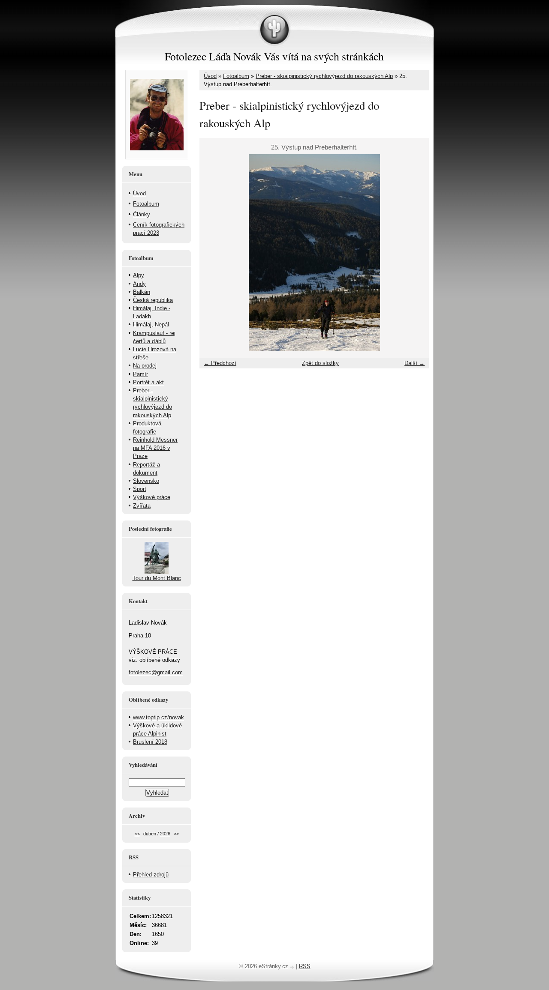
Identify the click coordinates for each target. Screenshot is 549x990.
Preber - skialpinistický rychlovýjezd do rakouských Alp (324, 76)
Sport (139, 489)
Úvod (210, 76)
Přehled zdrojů (151, 874)
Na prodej (145, 365)
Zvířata (142, 505)
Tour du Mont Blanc (157, 578)
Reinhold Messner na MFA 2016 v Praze (155, 448)
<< (137, 833)
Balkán (141, 292)
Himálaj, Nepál (151, 324)
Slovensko (146, 481)
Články (141, 214)
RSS (305, 966)
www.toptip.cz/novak (158, 717)
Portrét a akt (148, 382)
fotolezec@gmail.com (156, 672)
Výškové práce (151, 497)
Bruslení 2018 (150, 742)
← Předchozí (220, 363)
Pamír (140, 374)
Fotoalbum (236, 76)
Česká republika (153, 300)
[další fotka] (415, 252)
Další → (414, 363)
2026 (165, 833)
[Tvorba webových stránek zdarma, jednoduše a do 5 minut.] (293, 967)
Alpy (138, 275)
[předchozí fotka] (213, 252)
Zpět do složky (320, 363)
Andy (139, 284)
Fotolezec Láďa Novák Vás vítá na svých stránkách (274, 56)
